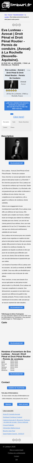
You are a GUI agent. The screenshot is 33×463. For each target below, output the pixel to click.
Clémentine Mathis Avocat (11, 428)
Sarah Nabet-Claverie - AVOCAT (13, 434)
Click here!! (18, 117)
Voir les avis (23, 404)
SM (16, 459)
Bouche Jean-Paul (9, 431)
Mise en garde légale (16, 450)
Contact (4, 9)
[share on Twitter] (16, 26)
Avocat (10, 14)
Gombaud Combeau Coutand (12, 417)
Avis (6, 14)
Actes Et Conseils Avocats (11, 414)
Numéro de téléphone (16, 388)
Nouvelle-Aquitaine (18, 14)
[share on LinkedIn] (19, 26)
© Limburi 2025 (9, 447)
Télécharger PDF (16, 163)
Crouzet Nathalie (8, 425)
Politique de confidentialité (16, 453)
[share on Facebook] (13, 26)
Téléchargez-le (18, 319)
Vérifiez (8, 404)
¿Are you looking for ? (17, 105)
